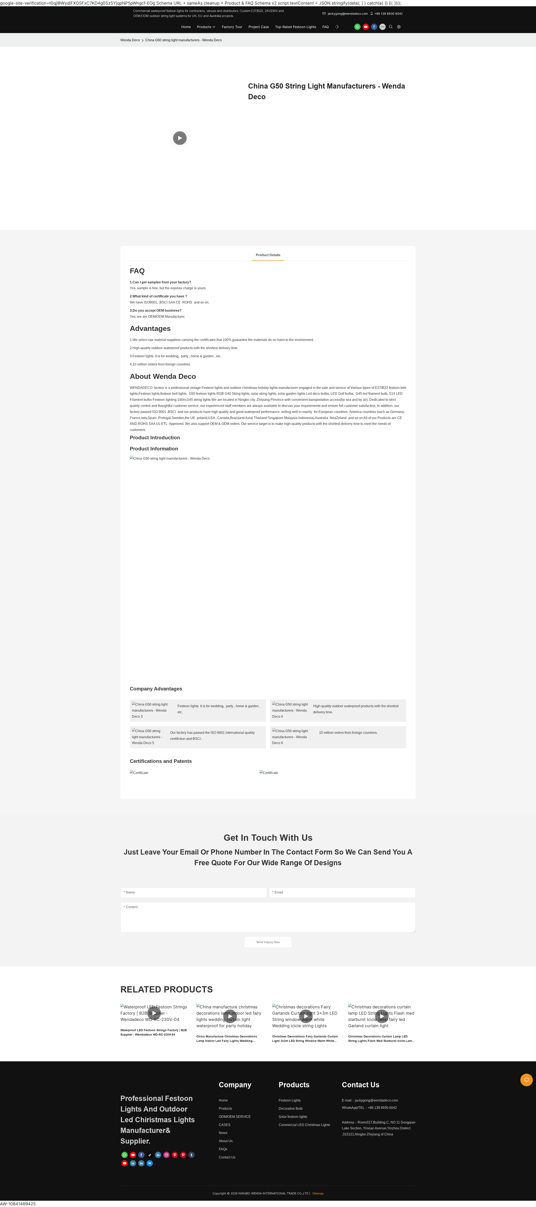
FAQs (223, 1149)
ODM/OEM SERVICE (235, 1116)
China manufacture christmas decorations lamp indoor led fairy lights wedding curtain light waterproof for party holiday (226, 1039)
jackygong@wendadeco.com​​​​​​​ (348, 13)
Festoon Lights (290, 1100)
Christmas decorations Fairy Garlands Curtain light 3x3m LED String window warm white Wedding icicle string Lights (305, 1039)
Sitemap (318, 1193)
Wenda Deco (130, 40)
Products (225, 1108)
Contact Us (227, 1157)
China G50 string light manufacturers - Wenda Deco (183, 40)
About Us (226, 1141)
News (223, 1133)
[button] (337, 27)
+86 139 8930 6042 (388, 13)
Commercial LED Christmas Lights (304, 1125)
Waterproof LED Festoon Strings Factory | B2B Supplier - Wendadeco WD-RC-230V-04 (153, 1032)
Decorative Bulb (291, 1108)
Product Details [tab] (268, 255)
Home (223, 1100)
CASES (225, 1125)
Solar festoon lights (293, 1116)
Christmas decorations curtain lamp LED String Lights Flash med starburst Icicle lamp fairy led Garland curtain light (381, 1039)
